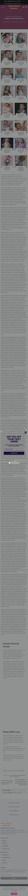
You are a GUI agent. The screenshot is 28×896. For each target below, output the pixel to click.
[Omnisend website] (14, 462)
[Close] (25, 432)
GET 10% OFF (14, 453)
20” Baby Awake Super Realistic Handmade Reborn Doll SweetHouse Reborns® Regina (16, 892)
